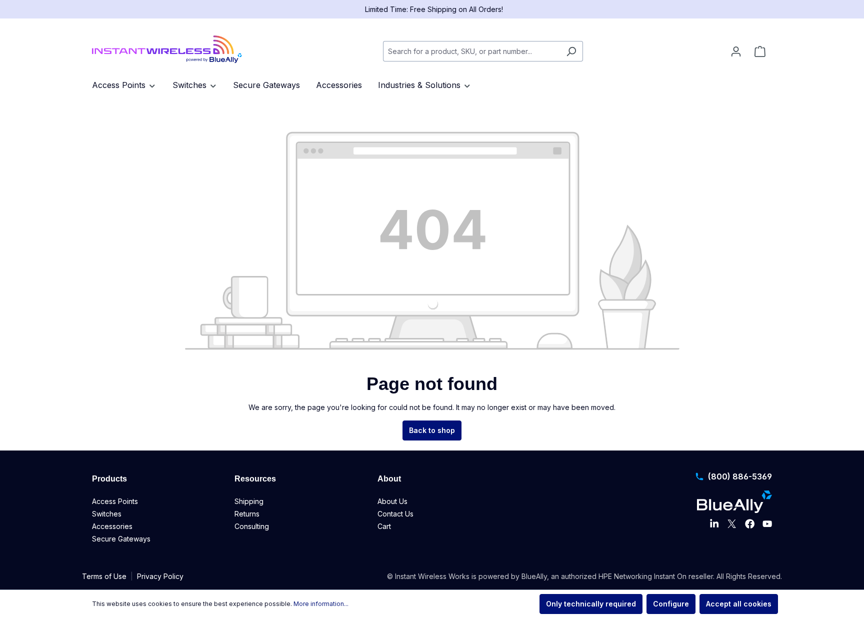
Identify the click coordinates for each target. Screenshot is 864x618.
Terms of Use (104, 576)
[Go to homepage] (167, 49)
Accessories (112, 526)
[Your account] (736, 52)
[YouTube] (767, 524)
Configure (671, 604)
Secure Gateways (121, 538)
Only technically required (591, 604)
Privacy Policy (160, 576)
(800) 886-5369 (740, 477)
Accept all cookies (739, 604)
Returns (247, 514)
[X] (731, 524)
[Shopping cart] (760, 52)
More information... (321, 604)
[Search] (571, 51)
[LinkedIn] (714, 524)
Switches (107, 514)
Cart (384, 526)
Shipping (249, 501)
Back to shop (432, 430)
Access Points (115, 501)
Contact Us (396, 514)
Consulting (251, 526)
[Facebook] (749, 524)
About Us (393, 501)
